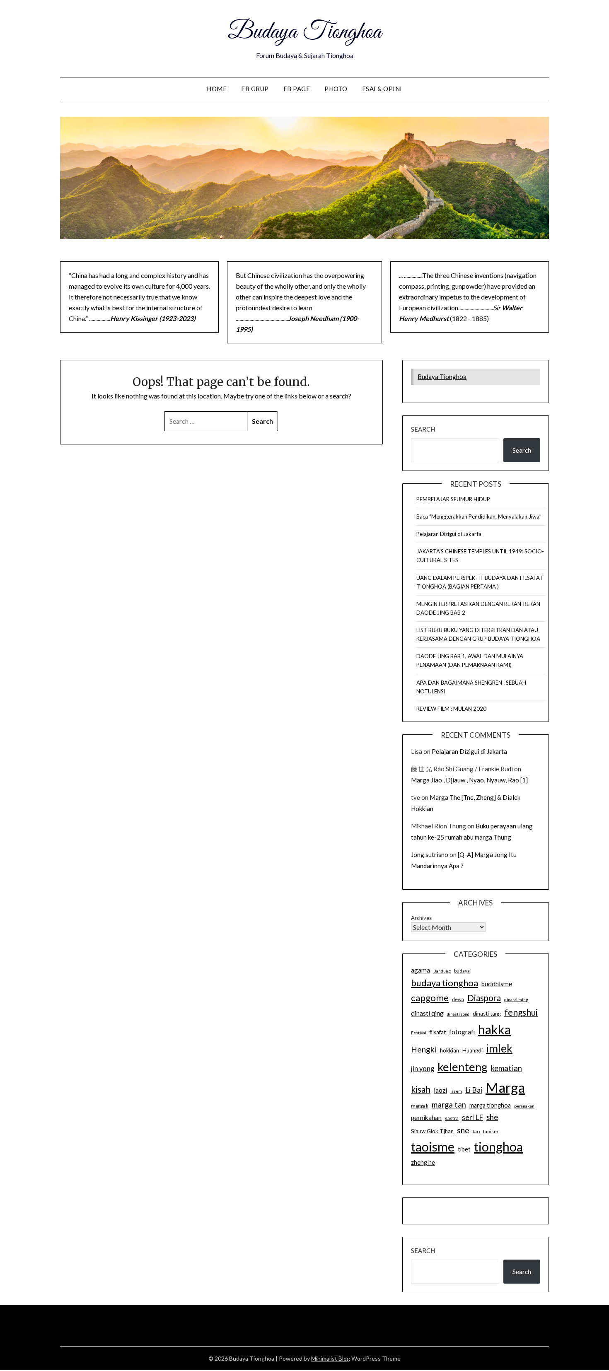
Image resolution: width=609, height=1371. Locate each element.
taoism (490, 1131)
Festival (418, 1032)
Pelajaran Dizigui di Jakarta (448, 534)
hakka (494, 1029)
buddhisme (496, 983)
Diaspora (484, 998)
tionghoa (498, 1146)
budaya (462, 971)
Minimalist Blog (330, 1358)
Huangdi (472, 1050)
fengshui (521, 1012)
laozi (440, 1090)
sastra (452, 1118)
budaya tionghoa (444, 982)
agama (420, 970)
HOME (217, 88)
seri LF (472, 1117)
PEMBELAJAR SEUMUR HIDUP (453, 499)
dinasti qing (427, 1013)
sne (463, 1130)
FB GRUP (255, 88)
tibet (464, 1149)
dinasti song (458, 1014)
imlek (499, 1048)
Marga (505, 1087)
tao (476, 1131)
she (492, 1117)
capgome (430, 997)
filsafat (438, 1032)
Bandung (442, 970)
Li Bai (473, 1090)
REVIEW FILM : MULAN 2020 (451, 708)
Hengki (424, 1049)
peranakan (524, 1105)
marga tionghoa (490, 1105)
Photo (336, 88)
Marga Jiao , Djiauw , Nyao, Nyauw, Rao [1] (469, 780)
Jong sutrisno (429, 854)
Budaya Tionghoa (304, 32)
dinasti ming (516, 999)
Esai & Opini (382, 88)
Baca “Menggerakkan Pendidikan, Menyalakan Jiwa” (478, 516)
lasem (456, 1091)
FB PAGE (296, 88)
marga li (419, 1106)
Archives (421, 918)
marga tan (449, 1104)
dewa (458, 999)
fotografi (462, 1031)
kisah (420, 1089)
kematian (506, 1068)
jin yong (422, 1068)
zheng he (423, 1162)
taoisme (432, 1146)
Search (423, 429)
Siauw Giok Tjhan (432, 1131)
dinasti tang (487, 1013)
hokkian (449, 1050)
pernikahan (426, 1117)
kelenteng (462, 1067)
